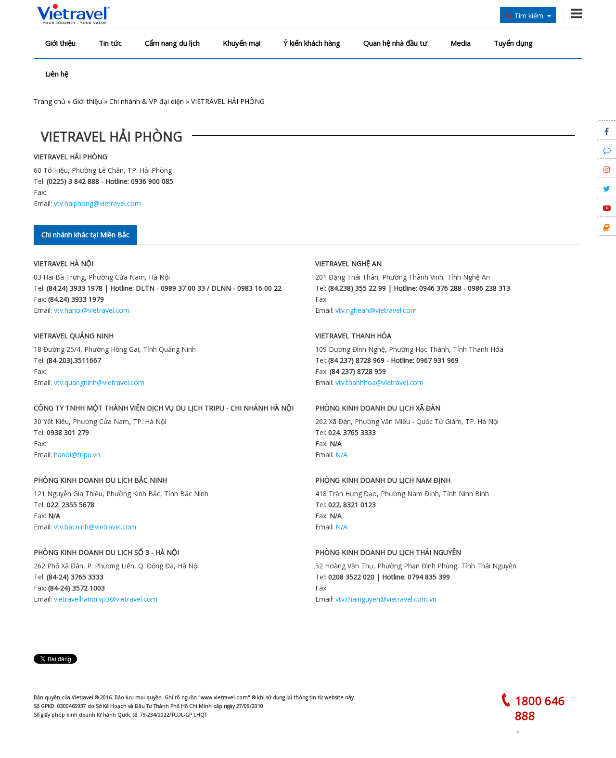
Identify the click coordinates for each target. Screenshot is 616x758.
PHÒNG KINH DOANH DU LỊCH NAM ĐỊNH (382, 480)
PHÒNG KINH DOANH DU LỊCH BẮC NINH (100, 480)
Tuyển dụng (513, 43)
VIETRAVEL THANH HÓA (353, 335)
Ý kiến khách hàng (311, 43)
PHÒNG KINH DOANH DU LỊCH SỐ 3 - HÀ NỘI (106, 552)
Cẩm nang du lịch (172, 43)
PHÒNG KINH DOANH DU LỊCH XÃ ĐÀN (377, 407)
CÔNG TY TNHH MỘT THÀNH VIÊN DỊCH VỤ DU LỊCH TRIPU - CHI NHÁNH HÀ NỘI (164, 407)
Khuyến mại (241, 43)
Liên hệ (56, 73)
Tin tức (110, 43)
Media (460, 43)
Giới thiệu (60, 43)
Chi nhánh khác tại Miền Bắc (85, 234)
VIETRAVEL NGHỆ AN (348, 263)
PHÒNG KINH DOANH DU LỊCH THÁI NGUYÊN (388, 552)
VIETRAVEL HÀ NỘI (63, 263)
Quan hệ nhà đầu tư (395, 43)
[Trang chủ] (73, 14)
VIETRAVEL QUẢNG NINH (74, 335)
